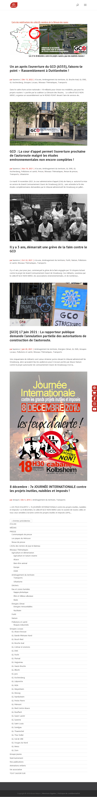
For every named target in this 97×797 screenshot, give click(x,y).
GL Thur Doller (18, 735)
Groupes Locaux (31, 82)
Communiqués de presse (22, 534)
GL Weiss (15, 746)
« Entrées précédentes (21, 521)
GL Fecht (15, 654)
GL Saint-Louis (18, 723)
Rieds (16, 600)
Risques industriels (21, 625)
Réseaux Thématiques (48, 82)
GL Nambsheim (18, 697)
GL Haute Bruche (19, 666)
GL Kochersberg (16, 82)
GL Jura (15, 674)
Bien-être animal (20, 563)
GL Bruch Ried (17, 639)
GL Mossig (16, 693)
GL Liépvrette (17, 681)
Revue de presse (70, 171)
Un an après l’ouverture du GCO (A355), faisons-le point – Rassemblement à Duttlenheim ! (46, 68)
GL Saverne (16, 720)
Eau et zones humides (21, 589)
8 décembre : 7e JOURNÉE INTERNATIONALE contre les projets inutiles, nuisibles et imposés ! (48, 488)
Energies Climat (64, 349)
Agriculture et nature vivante (25, 556)
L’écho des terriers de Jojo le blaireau (25, 546)
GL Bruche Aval (72, 79)
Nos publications (16, 762)
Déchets (15, 585)
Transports (62, 82)
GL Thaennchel (18, 731)
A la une (38, 79)
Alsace (16, 559)
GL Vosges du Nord (20, 742)
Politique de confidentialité (69, 793)
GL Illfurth (16, 670)
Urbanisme (24, 174)
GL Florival (16, 658)
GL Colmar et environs (21, 647)
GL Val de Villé (17, 739)
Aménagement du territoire (53, 79)
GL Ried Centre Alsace (21, 708)
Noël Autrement (16, 758)
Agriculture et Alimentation (23, 552)
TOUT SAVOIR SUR (17, 773)
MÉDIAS (13, 527)
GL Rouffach (17, 712)
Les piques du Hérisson (21, 538)
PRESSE (13, 531)
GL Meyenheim (18, 689)
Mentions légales (49, 793)
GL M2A (15, 685)
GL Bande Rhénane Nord (22, 635)
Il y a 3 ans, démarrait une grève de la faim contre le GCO (48, 249)
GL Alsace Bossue (19, 631)
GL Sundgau (17, 727)
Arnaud (16, 500)
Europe (16, 567)
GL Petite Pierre (18, 700)
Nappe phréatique (21, 592)
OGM (16, 571)
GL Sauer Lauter (18, 716)
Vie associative (16, 769)
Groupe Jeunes (16, 754)
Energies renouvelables (23, 606)
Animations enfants (18, 765)
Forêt (68, 260)
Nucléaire (17, 610)
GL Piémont (16, 704)
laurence (16, 79)
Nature (74, 260)
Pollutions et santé (29, 171)
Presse (40, 171)
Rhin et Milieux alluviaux (23, 596)
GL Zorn (15, 750)
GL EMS (83, 79)
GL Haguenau (17, 662)
